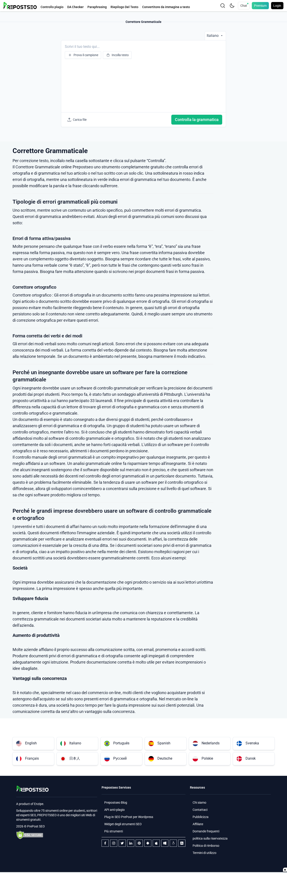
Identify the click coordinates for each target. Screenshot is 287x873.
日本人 (74, 758)
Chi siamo (199, 802)
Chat (243, 5)
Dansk (251, 758)
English (31, 743)
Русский (120, 758)
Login (277, 5)
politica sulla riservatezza (210, 838)
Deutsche (164, 758)
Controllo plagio (52, 7)
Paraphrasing (97, 7)
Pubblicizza (201, 817)
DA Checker (75, 7)
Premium (260, 5)
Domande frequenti (206, 831)
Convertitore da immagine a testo (166, 7)
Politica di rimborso (206, 845)
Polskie (207, 758)
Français (32, 758)
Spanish (163, 743)
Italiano (75, 743)
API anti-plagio (114, 809)
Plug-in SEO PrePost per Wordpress (128, 817)
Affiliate (198, 824)
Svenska (252, 743)
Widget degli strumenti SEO (123, 824)
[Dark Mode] (232, 5)
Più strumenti (113, 831)
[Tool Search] (222, 5)
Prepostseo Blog (115, 802)
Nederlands (211, 743)
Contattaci (200, 809)
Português (121, 743)
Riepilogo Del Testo (124, 7)
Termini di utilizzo (204, 853)
